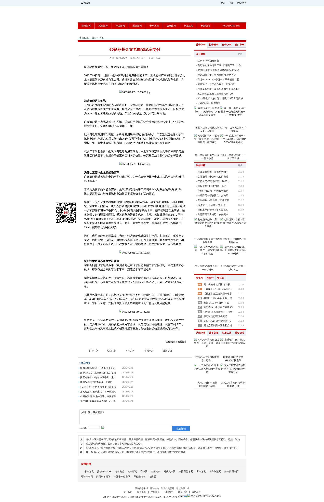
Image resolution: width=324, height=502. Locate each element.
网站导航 (196, 492)
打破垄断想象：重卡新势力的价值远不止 (219, 89)
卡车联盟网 (215, 471)
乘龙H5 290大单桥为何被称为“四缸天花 (218, 70)
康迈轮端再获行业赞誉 (215, 316)
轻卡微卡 (213, 44)
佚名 (158, 58)
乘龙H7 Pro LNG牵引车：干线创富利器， (219, 79)
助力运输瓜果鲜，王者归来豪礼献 (98, 368)
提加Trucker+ (104, 471)
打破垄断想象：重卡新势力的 (213, 171)
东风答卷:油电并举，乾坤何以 (213, 200)
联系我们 (182, 492)
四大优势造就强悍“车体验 (217, 284)
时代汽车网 (170, 471)
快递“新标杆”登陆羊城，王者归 (96, 382)
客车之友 (201, 471)
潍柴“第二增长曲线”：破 (216, 302)
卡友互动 (188, 25)
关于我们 (128, 492)
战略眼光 (171, 25)
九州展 (152, 476)
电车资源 (119, 471)
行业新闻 (120, 25)
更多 (240, 54)
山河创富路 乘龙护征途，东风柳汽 (98, 396)
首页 (94, 37)
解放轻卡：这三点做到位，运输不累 (216, 84)
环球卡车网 (87, 476)
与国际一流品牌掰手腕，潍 (218, 298)
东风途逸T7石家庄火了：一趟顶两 (98, 391)
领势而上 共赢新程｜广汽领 (218, 311)
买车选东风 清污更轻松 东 (217, 321)
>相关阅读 (84, 363)
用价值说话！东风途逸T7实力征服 (98, 372)
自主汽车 (155, 471)
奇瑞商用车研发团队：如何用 (213, 195)
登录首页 (86, 25)
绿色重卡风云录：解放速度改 (213, 209)
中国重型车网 (186, 471)
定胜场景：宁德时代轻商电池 (213, 176)
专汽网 (143, 471)
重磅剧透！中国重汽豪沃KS (218, 307)
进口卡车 (239, 44)
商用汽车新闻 (103, 476)
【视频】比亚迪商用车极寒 (218, 293)
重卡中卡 (200, 44)
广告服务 (155, 492)
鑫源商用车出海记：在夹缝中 (213, 214)
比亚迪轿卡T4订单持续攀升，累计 (98, 377)
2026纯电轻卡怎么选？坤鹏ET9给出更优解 (220, 98)
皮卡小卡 (226, 44)
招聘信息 (169, 492)
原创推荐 (103, 25)
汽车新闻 (132, 471)
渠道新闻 (137, 25)
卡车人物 (154, 25)
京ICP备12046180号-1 (168, 496)
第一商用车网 (231, 471)
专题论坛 (205, 25)
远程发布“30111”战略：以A (212, 186)
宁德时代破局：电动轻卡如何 (213, 190)
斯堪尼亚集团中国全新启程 (218, 325)
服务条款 (141, 492)
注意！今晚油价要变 (208, 60)
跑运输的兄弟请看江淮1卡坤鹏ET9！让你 (219, 65)
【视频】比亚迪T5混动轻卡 (218, 289)
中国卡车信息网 (122, 476)
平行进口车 (139, 476)
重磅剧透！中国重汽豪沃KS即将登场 (217, 74)
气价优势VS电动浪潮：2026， (214, 181)
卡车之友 (89, 471)
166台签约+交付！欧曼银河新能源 (98, 387)
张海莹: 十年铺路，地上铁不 (212, 205)
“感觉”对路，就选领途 (209, 103)
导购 (101, 37)
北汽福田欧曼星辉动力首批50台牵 (98, 401)
